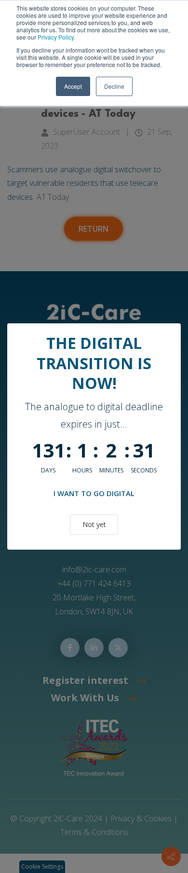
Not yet (94, 524)
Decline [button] (114, 86)
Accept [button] (73, 86)
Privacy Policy (56, 37)
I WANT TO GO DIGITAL (94, 493)
